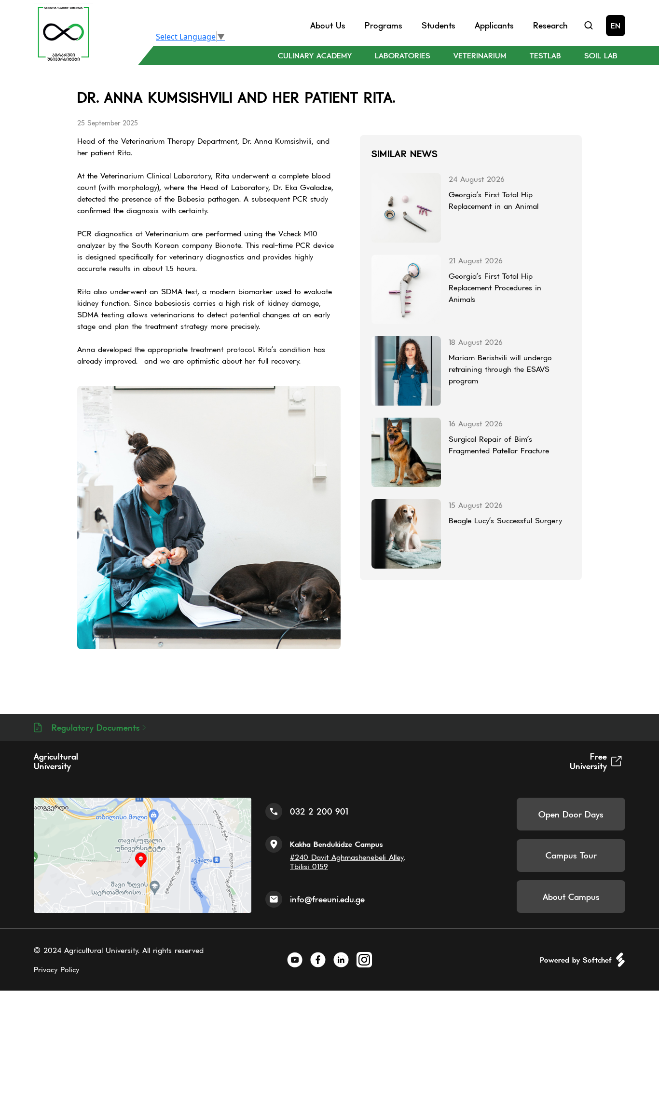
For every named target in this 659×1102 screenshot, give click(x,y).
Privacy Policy (56, 969)
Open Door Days (571, 814)
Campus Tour (571, 855)
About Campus (571, 896)
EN (615, 25)
